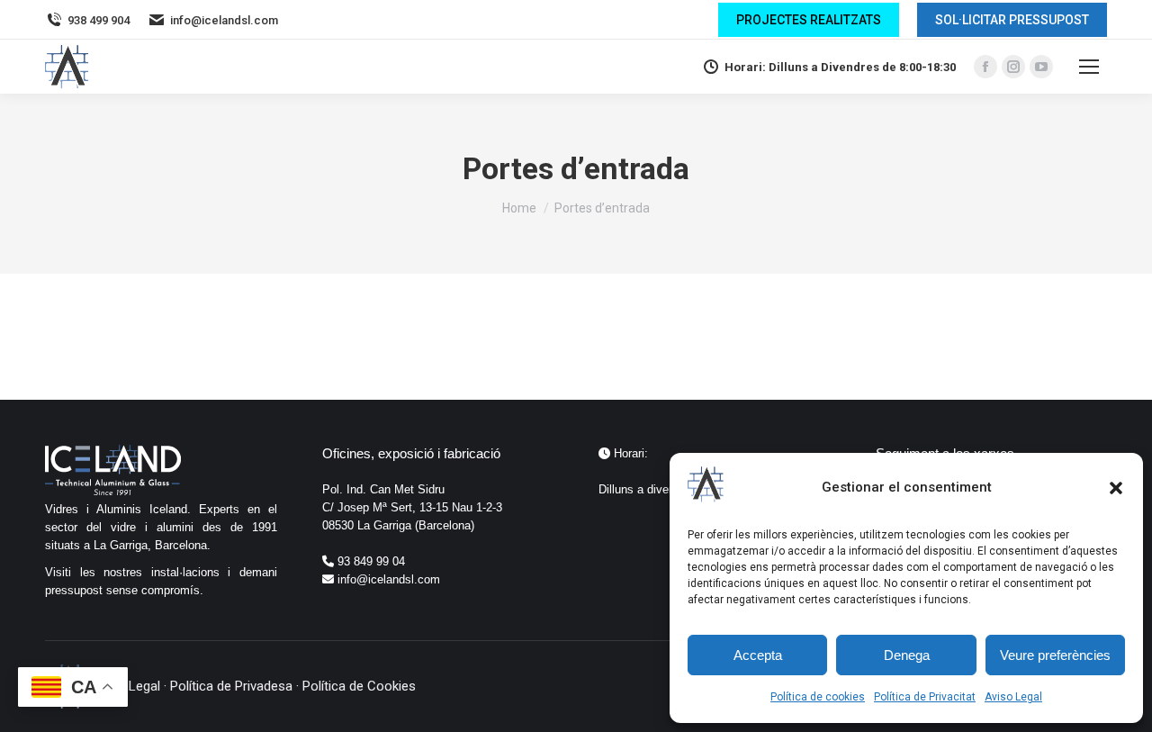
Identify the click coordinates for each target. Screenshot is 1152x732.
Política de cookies (817, 697)
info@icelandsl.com (224, 20)
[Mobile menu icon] (1089, 67)
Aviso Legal (1013, 697)
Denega (907, 655)
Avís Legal (130, 686)
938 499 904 (99, 20)
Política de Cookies (359, 686)
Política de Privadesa (231, 686)
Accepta (758, 655)
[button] (1116, 488)
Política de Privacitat (925, 697)
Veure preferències (1055, 655)
